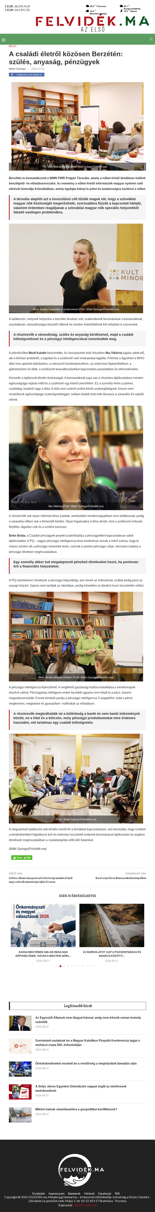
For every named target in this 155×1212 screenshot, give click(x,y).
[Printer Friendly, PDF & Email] (21, 857)
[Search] (151, 39)
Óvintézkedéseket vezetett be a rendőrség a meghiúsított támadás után (86, 1063)
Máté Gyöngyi (17, 68)
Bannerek (74, 1193)
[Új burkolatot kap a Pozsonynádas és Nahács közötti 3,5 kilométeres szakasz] (111, 925)
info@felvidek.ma (85, 1205)
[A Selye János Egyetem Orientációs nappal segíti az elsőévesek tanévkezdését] (20, 1092)
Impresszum (56, 1193)
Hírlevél (89, 1193)
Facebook (104, 1193)
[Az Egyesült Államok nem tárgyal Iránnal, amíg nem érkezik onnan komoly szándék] (20, 1023)
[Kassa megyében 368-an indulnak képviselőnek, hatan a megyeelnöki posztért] (43, 925)
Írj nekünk (38, 1193)
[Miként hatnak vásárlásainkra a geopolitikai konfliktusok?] (20, 1114)
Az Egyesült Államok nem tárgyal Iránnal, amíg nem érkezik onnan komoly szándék (88, 1019)
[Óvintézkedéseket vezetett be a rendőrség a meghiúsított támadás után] (20, 1069)
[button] (16, 938)
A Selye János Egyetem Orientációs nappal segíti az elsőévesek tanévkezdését (80, 1088)
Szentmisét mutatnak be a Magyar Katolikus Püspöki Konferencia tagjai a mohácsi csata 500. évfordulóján (87, 1042)
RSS (117, 1193)
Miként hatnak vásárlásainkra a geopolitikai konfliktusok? (76, 1109)
